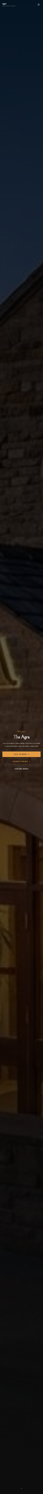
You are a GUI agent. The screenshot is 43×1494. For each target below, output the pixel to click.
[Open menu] (39, 5)
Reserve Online (20, 761)
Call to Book (20, 754)
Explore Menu (21, 769)
